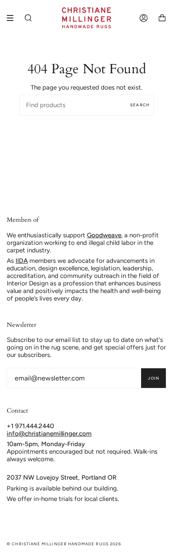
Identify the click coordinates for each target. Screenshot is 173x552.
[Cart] (162, 18)
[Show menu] (13, 18)
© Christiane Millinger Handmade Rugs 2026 (64, 544)
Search (139, 105)
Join (153, 378)
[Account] (143, 18)
